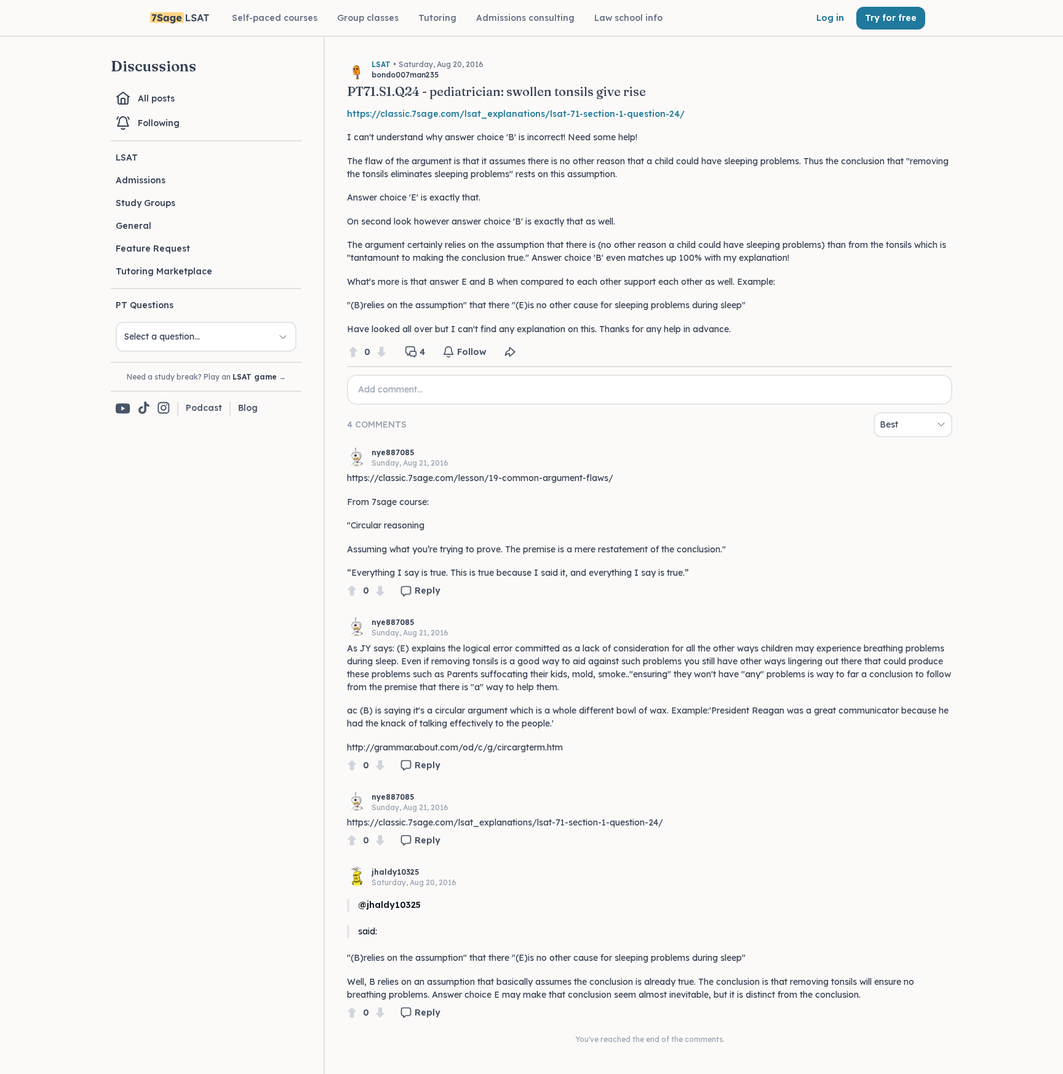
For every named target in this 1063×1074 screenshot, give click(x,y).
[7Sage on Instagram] (163, 409)
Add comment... (390, 389)
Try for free (891, 17)
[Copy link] (510, 352)
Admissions (140, 180)
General (133, 225)
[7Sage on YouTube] (123, 408)
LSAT (127, 157)
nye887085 (393, 452)
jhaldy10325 (395, 872)
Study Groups (145, 203)
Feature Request (153, 248)
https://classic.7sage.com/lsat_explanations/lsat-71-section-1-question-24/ (516, 113)
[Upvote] (353, 352)
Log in (830, 17)
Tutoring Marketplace (164, 271)
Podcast (204, 407)
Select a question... (162, 336)
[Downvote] (381, 352)
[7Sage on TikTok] (144, 409)
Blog (248, 407)
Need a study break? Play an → (206, 376)
